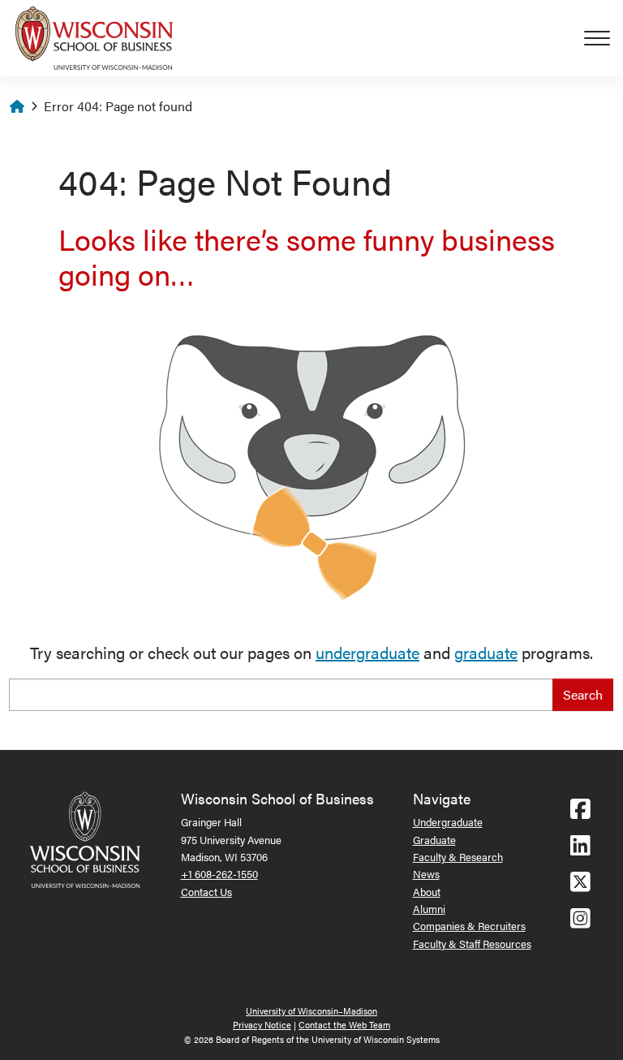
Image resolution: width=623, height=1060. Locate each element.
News (426, 873)
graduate (486, 652)
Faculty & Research (458, 856)
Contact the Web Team (344, 1025)
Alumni (429, 908)
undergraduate (367, 652)
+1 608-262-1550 (219, 873)
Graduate (434, 839)
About (426, 891)
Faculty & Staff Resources (472, 943)
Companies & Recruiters (469, 925)
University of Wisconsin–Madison (311, 1011)
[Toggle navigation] (603, 38)
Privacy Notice (262, 1025)
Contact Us (206, 891)
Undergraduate (448, 821)
